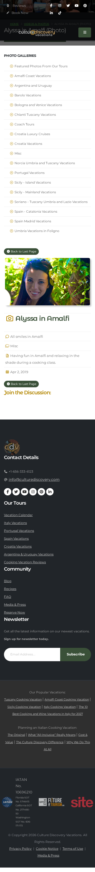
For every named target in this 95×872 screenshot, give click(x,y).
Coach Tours (24, 124)
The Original (16, 735)
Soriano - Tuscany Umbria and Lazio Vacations (51, 202)
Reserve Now (14, 612)
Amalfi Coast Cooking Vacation (67, 699)
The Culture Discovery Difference (40, 742)
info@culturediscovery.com (34, 479)
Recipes (10, 589)
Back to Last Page (23, 251)
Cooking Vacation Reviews (25, 562)
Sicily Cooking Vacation (24, 707)
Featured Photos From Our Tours (41, 66)
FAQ (7, 597)
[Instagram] (59, 5)
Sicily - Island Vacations (32, 182)
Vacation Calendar (18, 515)
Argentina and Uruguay (33, 85)
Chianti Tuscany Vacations (35, 115)
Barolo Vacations (27, 95)
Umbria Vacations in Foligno (36, 231)
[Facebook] (51, 5)
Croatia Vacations (28, 144)
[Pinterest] (85, 5)
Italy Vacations (15, 523)
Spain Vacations (16, 538)
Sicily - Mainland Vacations (35, 192)
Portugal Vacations (29, 173)
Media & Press (15, 604)
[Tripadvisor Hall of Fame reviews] (16, 6)
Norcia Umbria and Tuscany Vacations (44, 163)
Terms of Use (73, 849)
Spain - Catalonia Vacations (35, 211)
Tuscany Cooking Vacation (23, 699)
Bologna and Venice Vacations (38, 105)
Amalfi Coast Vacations (32, 76)
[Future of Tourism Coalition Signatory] (51, 802)
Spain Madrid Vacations (32, 221)
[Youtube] (76, 5)
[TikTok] (59, 13)
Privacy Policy (20, 849)
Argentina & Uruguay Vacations (29, 554)
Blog (7, 581)
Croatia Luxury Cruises (32, 134)
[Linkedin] (51, 13)
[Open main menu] (84, 32)
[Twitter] (68, 5)
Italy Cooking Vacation (60, 707)
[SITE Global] (82, 802)
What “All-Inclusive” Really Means (51, 735)
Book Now (19, 13)
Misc (18, 153)
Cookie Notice (47, 849)
